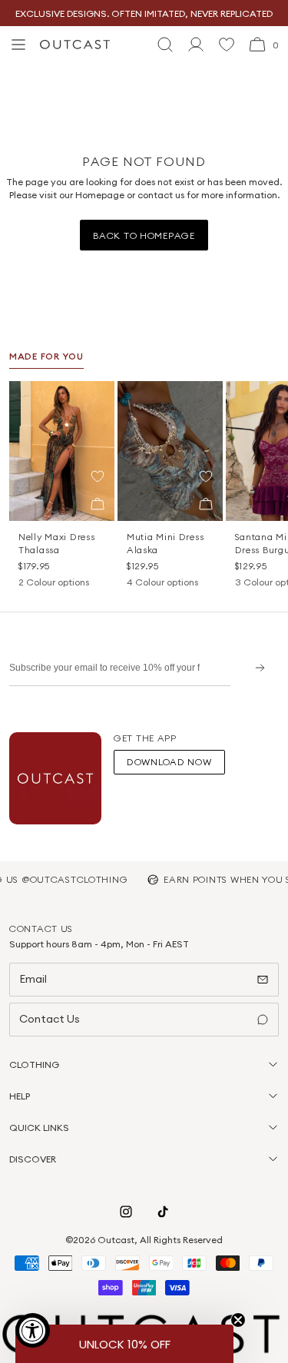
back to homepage (144, 235)
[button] (97, 476)
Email (33, 979)
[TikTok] (163, 1211)
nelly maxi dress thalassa (56, 543)
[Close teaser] (238, 1320)
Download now (169, 762)
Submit (254, 667)
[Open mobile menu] (18, 44)
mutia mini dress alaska (165, 543)
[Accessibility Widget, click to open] (32, 1330)
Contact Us (49, 1019)
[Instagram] (126, 1211)
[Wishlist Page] (226, 44)
